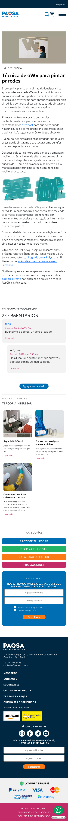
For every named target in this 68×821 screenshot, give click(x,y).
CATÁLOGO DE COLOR (34, 556)
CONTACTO (10, 678)
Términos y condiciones (34, 812)
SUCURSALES (11, 684)
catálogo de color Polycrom (41, 257)
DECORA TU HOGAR (34, 548)
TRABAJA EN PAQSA (15, 696)
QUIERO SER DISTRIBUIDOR (19, 702)
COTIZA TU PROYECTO (17, 690)
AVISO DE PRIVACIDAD (34, 808)
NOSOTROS (10, 673)
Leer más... (8, 455)
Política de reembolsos (34, 816)
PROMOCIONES (33, 564)
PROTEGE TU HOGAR (34, 541)
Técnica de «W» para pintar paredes (33, 78)
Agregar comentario (34, 386)
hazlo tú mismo (12, 68)
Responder (10, 338)
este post (27, 125)
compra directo (11, 278)
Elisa (8, 324)
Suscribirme (34, 617)
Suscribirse (34, 766)
